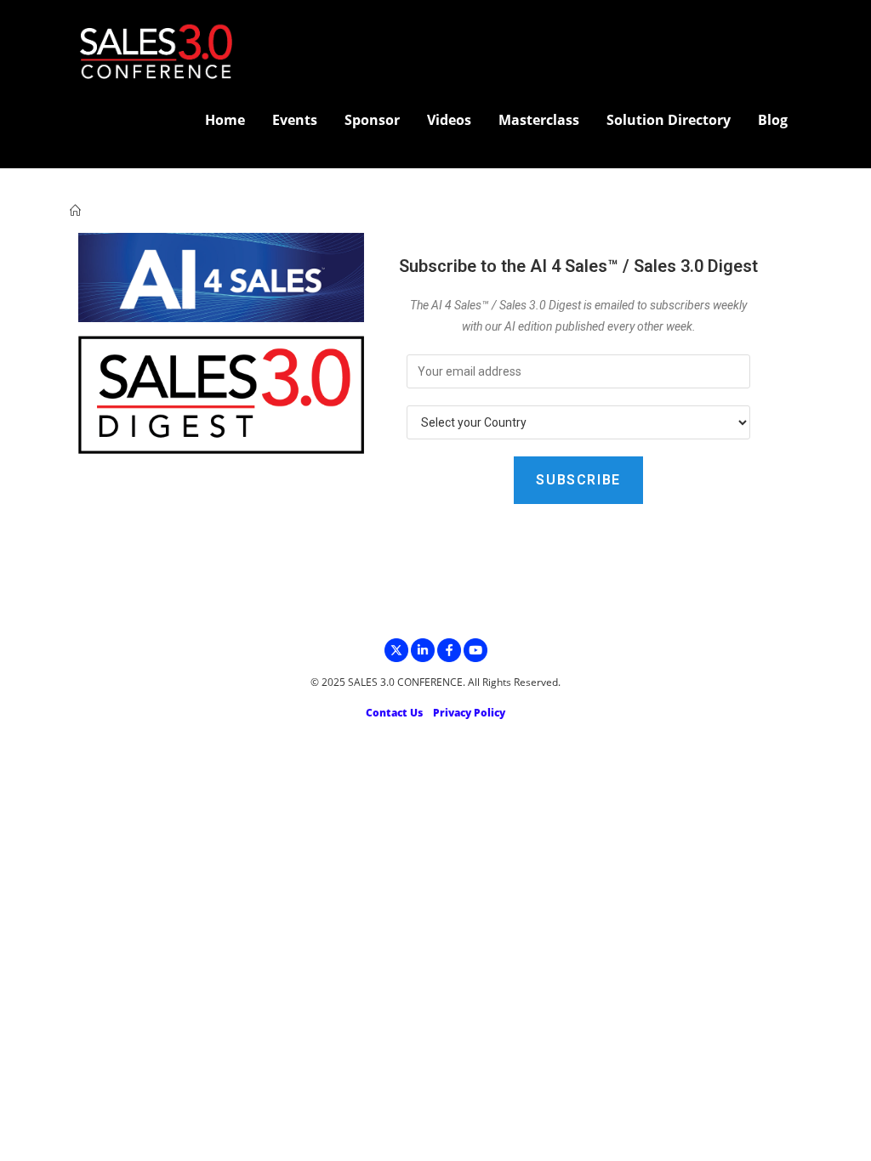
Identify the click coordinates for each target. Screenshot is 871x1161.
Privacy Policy (469, 712)
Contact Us (394, 712)
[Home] (75, 210)
